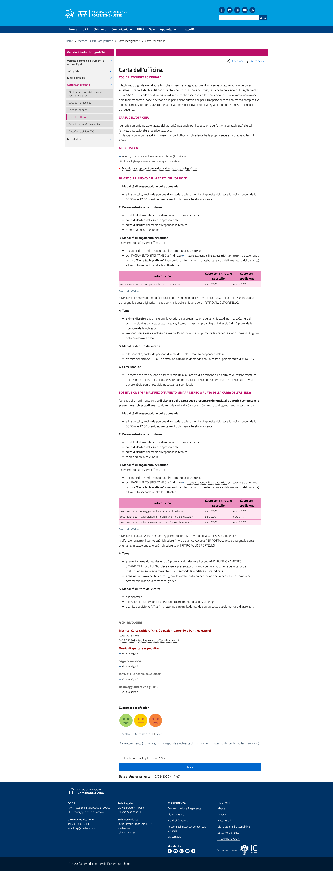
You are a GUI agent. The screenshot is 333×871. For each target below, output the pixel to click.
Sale (152, 29)
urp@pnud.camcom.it (86, 828)
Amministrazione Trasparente (184, 808)
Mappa (221, 808)
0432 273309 (127, 640)
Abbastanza (142, 734)
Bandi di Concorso (178, 820)
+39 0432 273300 (81, 824)
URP (85, 29)
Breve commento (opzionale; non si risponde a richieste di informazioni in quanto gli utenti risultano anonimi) (189, 743)
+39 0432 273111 (131, 812)
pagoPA (189, 29)
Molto (126, 734)
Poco (158, 734)
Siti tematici (174, 837)
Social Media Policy (228, 833)
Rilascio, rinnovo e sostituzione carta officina (147, 156)
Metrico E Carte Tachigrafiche (95, 41)
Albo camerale (176, 814)
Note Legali (224, 820)
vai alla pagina (130, 653)
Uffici (140, 29)
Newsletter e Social (228, 839)
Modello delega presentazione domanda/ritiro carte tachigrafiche (159, 168)
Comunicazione (122, 29)
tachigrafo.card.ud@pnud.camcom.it (158, 640)
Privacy (221, 814)
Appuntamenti (169, 29)
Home (73, 29)
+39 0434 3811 (130, 833)
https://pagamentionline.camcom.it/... (206, 255)
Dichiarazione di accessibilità (233, 826)
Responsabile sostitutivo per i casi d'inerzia (187, 828)
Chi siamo (99, 29)
